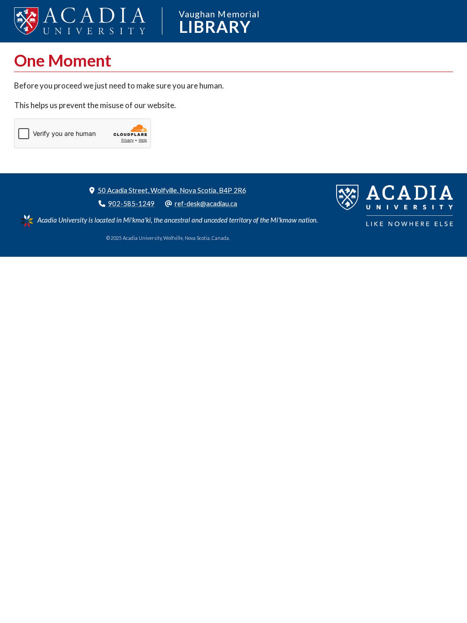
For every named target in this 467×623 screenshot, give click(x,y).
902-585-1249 (131, 203)
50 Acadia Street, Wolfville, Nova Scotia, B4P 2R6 (172, 190)
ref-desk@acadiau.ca (206, 203)
